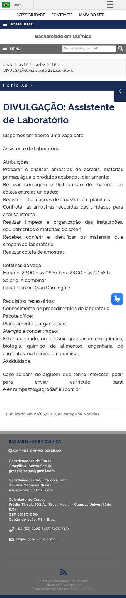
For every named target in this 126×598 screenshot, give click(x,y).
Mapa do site (91, 14)
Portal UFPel (22, 24)
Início (8, 64)
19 (54, 64)
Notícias (15, 85)
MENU (14, 49)
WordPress (72, 585)
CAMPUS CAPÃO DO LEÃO (37, 450)
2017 (23, 64)
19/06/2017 (45, 414)
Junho (39, 64)
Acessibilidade (31, 14)
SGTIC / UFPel (82, 588)
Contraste (62, 14)
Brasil (12, 4)
